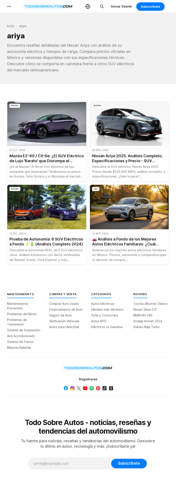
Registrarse (88, 379)
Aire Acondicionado (21, 336)
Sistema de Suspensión (23, 330)
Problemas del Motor (22, 314)
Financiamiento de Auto (66, 309)
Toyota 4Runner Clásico (150, 303)
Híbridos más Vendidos (107, 309)
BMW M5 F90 (142, 315)
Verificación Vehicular (64, 321)
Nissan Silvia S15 (145, 309)
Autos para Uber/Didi (64, 327)
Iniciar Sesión (121, 6)
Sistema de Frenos (20, 342)
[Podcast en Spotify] (92, 388)
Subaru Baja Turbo (146, 327)
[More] (9, 6)
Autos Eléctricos (102, 303)
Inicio (10, 26)
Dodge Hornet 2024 (147, 321)
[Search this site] (102, 6)
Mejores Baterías (19, 347)
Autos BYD (98, 321)
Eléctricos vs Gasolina (106, 327)
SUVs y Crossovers (104, 315)
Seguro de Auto (60, 315)
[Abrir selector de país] (87, 6)
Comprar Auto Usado (64, 303)
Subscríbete (150, 7)
